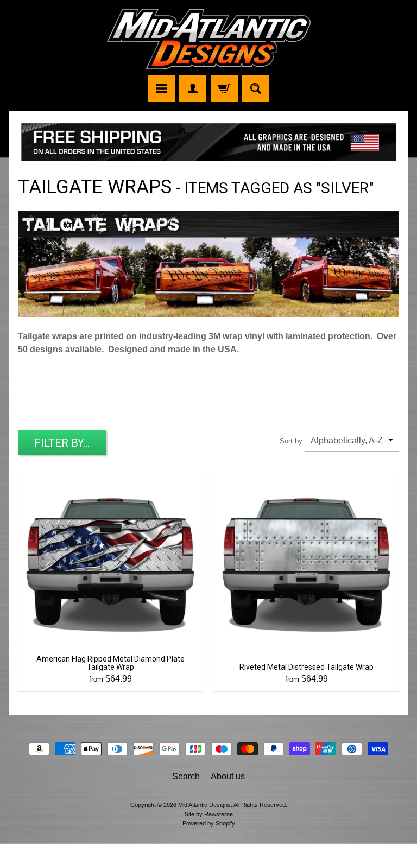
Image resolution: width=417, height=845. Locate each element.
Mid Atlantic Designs (204, 805)
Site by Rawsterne (209, 814)
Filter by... (62, 442)
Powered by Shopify (208, 823)
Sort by (291, 441)
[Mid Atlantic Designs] (209, 39)
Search (186, 776)
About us (228, 776)
